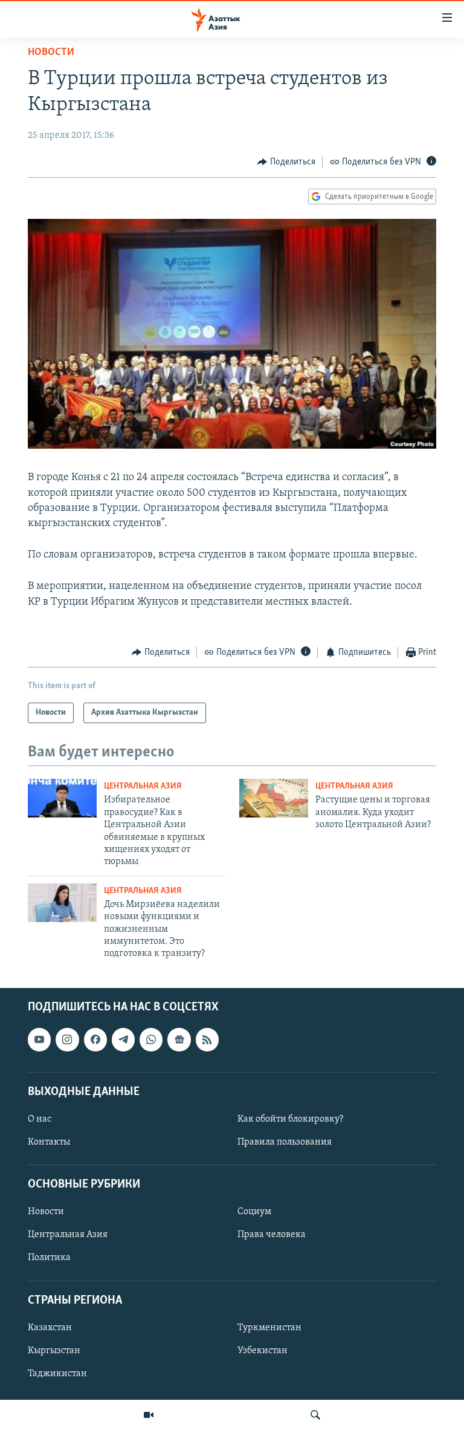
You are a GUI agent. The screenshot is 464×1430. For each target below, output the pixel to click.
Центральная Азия (143, 786)
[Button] (286, 162)
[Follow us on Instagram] (67, 1039)
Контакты (49, 1142)
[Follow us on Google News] (178, 1039)
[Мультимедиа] (148, 1415)
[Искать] (315, 1415)
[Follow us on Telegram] (123, 1039)
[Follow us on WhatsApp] (151, 1039)
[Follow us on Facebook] (95, 1039)
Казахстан (50, 1328)
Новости (51, 52)
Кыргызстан (54, 1351)
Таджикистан (57, 1374)
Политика (49, 1258)
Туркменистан (269, 1328)
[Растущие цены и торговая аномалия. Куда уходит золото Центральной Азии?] (273, 798)
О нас (39, 1119)
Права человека (271, 1235)
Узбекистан (262, 1351)
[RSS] (207, 1039)
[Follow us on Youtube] (39, 1039)
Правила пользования (284, 1142)
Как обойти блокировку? (290, 1119)
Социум (254, 1212)
